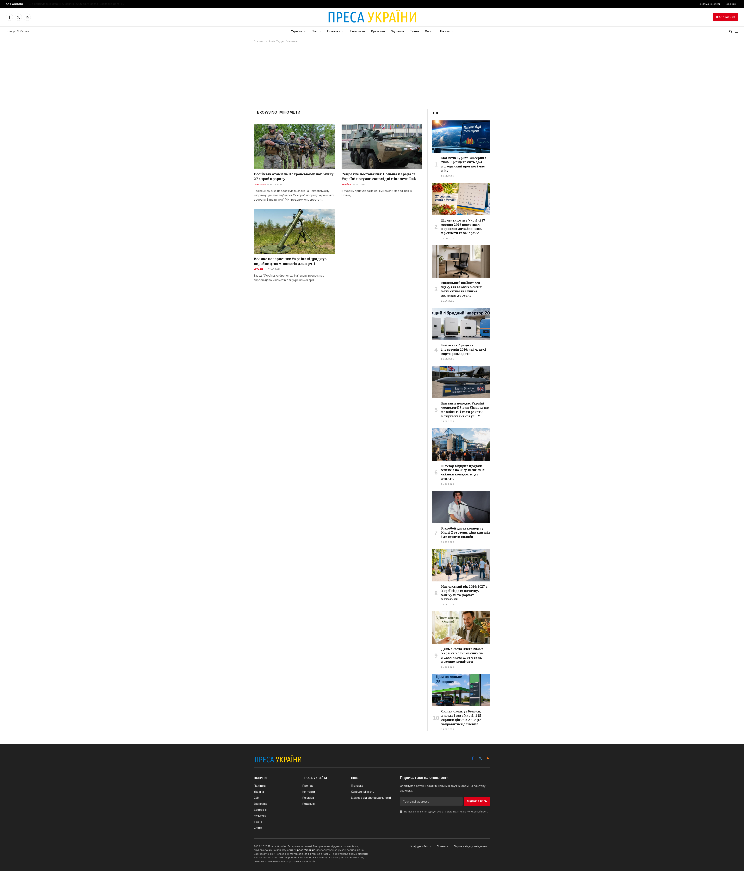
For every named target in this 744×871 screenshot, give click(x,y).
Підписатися (725, 17)
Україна (296, 31)
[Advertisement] (372, 76)
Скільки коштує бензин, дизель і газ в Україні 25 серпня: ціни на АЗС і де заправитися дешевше (461, 717)
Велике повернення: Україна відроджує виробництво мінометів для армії (290, 261)
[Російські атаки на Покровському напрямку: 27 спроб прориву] (294, 146)
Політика (333, 31)
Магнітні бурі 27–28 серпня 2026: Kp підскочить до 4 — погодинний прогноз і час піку (463, 164)
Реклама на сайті (709, 3)
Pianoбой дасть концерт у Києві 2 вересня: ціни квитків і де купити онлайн (465, 532)
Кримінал (378, 31)
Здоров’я (397, 31)
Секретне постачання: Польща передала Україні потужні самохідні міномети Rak (379, 176)
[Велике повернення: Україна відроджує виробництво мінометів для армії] (294, 231)
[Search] (730, 31)
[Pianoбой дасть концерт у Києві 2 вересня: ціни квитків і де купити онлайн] (461, 507)
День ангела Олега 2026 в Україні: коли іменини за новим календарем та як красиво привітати (462, 655)
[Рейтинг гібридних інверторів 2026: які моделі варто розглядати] (461, 324)
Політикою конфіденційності (470, 811)
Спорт (429, 31)
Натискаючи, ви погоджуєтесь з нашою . (445, 811)
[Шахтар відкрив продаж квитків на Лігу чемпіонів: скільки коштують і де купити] (461, 444)
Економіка (357, 31)
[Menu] (736, 31)
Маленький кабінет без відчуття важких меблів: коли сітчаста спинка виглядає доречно (461, 289)
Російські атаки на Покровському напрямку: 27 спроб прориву (294, 176)
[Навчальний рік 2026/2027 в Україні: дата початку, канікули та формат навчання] (461, 565)
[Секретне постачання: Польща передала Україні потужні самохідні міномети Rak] (382, 146)
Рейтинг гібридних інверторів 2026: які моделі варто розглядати (463, 349)
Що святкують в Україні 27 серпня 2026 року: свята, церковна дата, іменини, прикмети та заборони (77, 3)
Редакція (730, 3)
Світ (315, 31)
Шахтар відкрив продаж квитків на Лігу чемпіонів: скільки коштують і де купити (463, 472)
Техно (414, 31)
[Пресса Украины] (372, 17)
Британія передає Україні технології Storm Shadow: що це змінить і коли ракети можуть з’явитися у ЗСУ (465, 409)
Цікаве (445, 31)
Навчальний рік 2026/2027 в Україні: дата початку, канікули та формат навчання (464, 593)
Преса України (304, 849)
